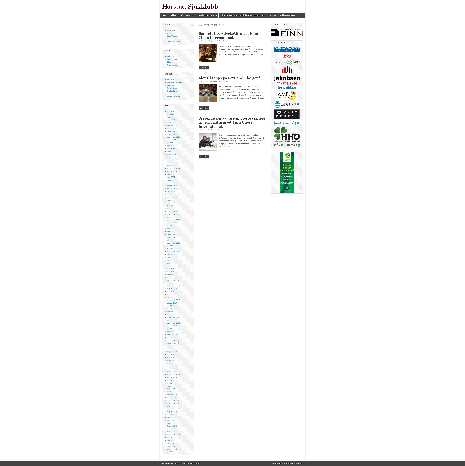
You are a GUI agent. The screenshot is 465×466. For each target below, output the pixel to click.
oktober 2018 (172, 283)
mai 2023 (170, 200)
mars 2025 (171, 151)
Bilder (169, 62)
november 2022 (173, 214)
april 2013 (171, 420)
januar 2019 (171, 277)
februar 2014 (172, 395)
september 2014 (173, 374)
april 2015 (171, 357)
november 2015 (173, 343)
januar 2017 (171, 314)
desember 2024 (173, 160)
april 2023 (171, 203)
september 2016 (173, 323)
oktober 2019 (172, 263)
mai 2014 (170, 386)
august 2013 (172, 412)
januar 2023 (171, 209)
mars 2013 (171, 423)
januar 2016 (171, 337)
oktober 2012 (172, 432)
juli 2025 (170, 143)
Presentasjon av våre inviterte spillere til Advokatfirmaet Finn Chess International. (232, 122)
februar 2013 (172, 426)
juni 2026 (170, 114)
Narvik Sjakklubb (173, 88)
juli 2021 (170, 246)
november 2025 (173, 134)
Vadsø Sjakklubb (173, 97)
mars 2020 (171, 257)
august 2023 (172, 197)
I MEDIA (272, 15)
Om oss (170, 33)
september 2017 (173, 300)
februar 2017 (172, 312)
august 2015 (172, 352)
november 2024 (173, 163)
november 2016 (173, 317)
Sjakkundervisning (287, 15)
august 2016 (172, 326)
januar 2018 (171, 294)
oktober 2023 (172, 191)
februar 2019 (172, 274)
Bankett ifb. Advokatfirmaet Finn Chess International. (228, 35)
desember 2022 (173, 211)
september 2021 (173, 243)
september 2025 (173, 137)
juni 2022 (170, 226)
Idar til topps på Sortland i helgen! (229, 78)
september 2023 (173, 194)
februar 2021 (172, 249)
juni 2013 (170, 415)
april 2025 (171, 148)
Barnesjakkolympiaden (176, 82)
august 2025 (172, 140)
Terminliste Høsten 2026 (206, 15)
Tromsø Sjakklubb (174, 94)
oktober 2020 (172, 254)
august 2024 (172, 171)
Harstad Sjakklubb (190, 6)
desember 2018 (173, 280)
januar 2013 (171, 429)
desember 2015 (173, 340)
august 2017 (172, 303)
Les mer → (204, 68)
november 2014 (173, 369)
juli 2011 (170, 452)
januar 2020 (171, 260)
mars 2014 (171, 392)
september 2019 (173, 266)
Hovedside (171, 30)
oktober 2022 (172, 217)
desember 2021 (173, 234)
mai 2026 (170, 117)
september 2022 (173, 220)
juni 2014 (170, 383)
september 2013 (173, 409)
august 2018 (172, 289)
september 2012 (173, 434)
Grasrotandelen (173, 65)
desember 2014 (173, 366)
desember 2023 (173, 186)
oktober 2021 (172, 240)
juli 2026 (170, 111)
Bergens (170, 85)
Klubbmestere (187, 15)
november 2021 (173, 237)
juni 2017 (170, 309)
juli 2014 (170, 380)
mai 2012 (170, 440)
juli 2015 (170, 354)
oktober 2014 (172, 372)
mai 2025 (170, 146)
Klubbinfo (173, 15)
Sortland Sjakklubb (174, 91)
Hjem (164, 15)
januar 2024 (171, 183)
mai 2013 (170, 417)
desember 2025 (173, 131)
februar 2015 (172, 360)
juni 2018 (170, 291)
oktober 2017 (172, 297)
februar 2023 (172, 206)
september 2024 (173, 168)
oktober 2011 (172, 449)
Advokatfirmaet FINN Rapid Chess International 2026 (242, 15)
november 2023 (173, 189)
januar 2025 (171, 157)
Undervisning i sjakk (174, 39)
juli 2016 (170, 329)
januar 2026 (171, 128)
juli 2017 (170, 306)
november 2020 (173, 251)
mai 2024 (170, 174)
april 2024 (171, 177)
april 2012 (171, 443)
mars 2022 (171, 228)
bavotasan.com (297, 463)
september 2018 (173, 286)
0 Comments (226, 41)
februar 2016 (172, 334)
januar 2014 (171, 397)
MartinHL (203, 41)
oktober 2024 (172, 166)
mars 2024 (171, 180)
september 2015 (173, 349)
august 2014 (172, 377)
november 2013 (173, 403)
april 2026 (171, 120)
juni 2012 (170, 437)
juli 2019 (170, 269)
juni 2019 (170, 271)
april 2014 (171, 389)
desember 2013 (173, 400)
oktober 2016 (172, 320)
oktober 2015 (172, 346)
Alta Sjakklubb (172, 79)
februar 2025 (172, 154)
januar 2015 (171, 363)
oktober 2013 (172, 406)
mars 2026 (171, 123)
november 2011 (173, 446)
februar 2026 (172, 126)
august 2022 (172, 223)
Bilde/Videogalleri (173, 36)
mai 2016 (170, 332)
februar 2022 (172, 231)
